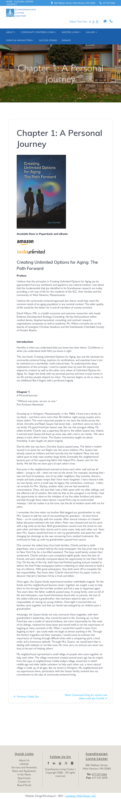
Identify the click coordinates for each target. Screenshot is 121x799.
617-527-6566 (109, 3)
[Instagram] (66, 763)
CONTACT (12, 4)
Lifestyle (24, 763)
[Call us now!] (111, 21)
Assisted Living (70, 32)
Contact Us (24, 781)
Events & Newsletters (19, 40)
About (10, 32)
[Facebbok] (48, 763)
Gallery (90, 32)
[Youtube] (60, 763)
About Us (24, 760)
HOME (9, 1)
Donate (66, 40)
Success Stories (48, 40)
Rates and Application (24, 771)
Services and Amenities (24, 767)
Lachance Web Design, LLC (80, 796)
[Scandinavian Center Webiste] (72, 763)
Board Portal (24, 785)
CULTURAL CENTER (23, 1)
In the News (24, 774)
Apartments (24, 778)
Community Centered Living (37, 32)
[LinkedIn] (54, 763)
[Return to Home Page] (105, 21)
